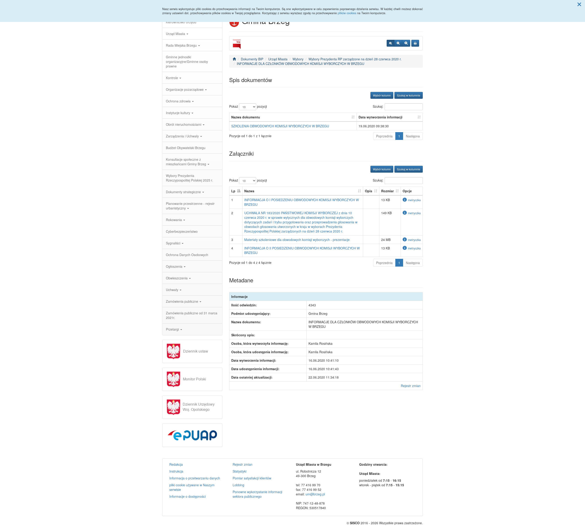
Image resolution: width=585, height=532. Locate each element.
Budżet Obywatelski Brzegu (185, 147)
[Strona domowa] (234, 59)
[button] (579, 4)
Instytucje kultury (178, 112)
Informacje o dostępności (187, 496)
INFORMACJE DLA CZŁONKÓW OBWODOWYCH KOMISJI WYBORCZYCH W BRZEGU (300, 63)
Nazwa (249, 191)
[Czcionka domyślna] (390, 43)
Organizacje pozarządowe (185, 89)
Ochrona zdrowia (178, 101)
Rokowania (174, 219)
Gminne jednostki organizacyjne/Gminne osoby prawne (187, 61)
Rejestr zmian (411, 385)
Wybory (297, 59)
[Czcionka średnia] (398, 43)
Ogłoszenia (174, 266)
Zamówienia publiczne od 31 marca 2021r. (191, 315)
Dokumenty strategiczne (184, 192)
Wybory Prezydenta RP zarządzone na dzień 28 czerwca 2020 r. (355, 59)
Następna (413, 136)
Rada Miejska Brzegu (182, 45)
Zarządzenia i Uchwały (183, 136)
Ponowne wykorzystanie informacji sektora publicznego (257, 494)
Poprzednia (384, 136)
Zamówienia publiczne (182, 301)
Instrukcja (176, 471)
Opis (368, 191)
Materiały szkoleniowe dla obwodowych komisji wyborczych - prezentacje (297, 239)
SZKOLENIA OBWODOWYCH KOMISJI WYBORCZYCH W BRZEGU (280, 126)
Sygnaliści (173, 243)
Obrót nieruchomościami (184, 124)
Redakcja (176, 464)
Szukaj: (378, 106)
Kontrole (172, 77)
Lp (233, 191)
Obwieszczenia (177, 278)
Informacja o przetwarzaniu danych (194, 478)
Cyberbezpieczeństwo (182, 231)
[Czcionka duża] (406, 43)
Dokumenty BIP (252, 59)
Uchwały (172, 289)
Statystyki (239, 471)
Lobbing (238, 485)
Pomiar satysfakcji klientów (252, 478)
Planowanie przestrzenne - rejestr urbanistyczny (190, 205)
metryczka (414, 200)
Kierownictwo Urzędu (181, 22)
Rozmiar (387, 191)
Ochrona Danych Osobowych (187, 254)
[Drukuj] (415, 43)
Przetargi (173, 329)
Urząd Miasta (176, 33)
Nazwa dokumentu (245, 117)
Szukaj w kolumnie (408, 95)
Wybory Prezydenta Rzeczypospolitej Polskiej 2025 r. (189, 177)
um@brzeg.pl (315, 494)
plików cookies (347, 13)
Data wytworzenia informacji (380, 117)
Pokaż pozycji (248, 106)
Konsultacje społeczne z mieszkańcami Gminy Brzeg (186, 161)
